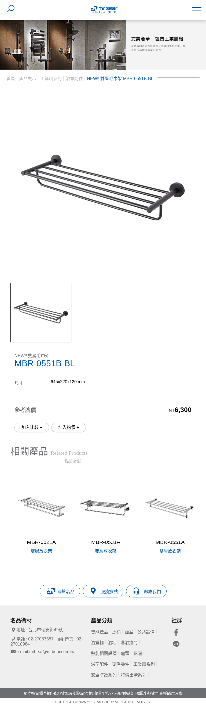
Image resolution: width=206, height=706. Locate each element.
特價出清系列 (133, 675)
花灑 (137, 653)
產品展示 (27, 78)
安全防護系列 (104, 675)
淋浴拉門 (129, 642)
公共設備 (145, 632)
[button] (189, 522)
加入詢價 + (68, 427)
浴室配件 (74, 78)
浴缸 (112, 642)
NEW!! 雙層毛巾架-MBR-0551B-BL (120, 78)
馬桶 (116, 632)
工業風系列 (51, 78)
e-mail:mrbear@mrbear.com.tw (45, 651)
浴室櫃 (97, 642)
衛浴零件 (120, 664)
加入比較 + (31, 427)
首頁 (10, 78)
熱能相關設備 (104, 653)
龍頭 (125, 653)
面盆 (129, 632)
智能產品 (99, 632)
